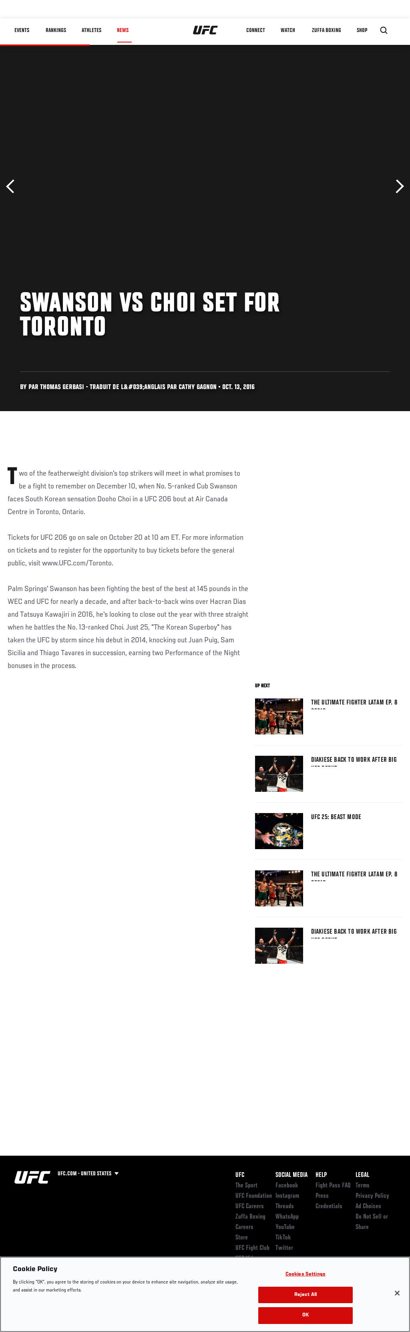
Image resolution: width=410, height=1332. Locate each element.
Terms (363, 1185)
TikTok (283, 1237)
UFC (239, 1175)
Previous (13, 187)
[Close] (397, 1293)
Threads (284, 1206)
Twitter (284, 1248)
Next (397, 187)
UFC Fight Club (252, 1248)
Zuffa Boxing (326, 30)
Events (21, 30)
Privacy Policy (372, 1196)
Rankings (56, 30)
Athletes (91, 30)
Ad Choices (368, 1206)
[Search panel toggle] (384, 30)
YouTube (285, 1227)
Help (321, 1175)
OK (305, 1315)
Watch (288, 30)
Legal (362, 1175)
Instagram (287, 1196)
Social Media (291, 1175)
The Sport (246, 1185)
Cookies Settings (305, 1274)
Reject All (305, 1295)
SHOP (362, 30)
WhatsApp (287, 1217)
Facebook (286, 1185)
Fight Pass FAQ (333, 1185)
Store (241, 1237)
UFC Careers (249, 1206)
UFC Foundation (253, 1196)
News (123, 30)
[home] (205, 30)
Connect (255, 30)
